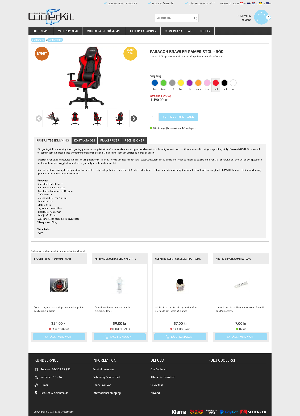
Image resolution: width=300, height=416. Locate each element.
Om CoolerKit (159, 369)
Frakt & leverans (103, 369)
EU (270, 3)
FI (251, 3)
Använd (155, 393)
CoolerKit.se (38, 39)
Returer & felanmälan (54, 393)
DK (244, 3)
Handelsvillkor (102, 385)
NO (257, 3)
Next (134, 119)
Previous (39, 119)
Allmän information (163, 377)
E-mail (45, 385)
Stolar (205, 31)
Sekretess (157, 385)
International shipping (107, 393)
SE (263, 3)
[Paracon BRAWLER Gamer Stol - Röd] (86, 77)
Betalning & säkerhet (106, 377)
